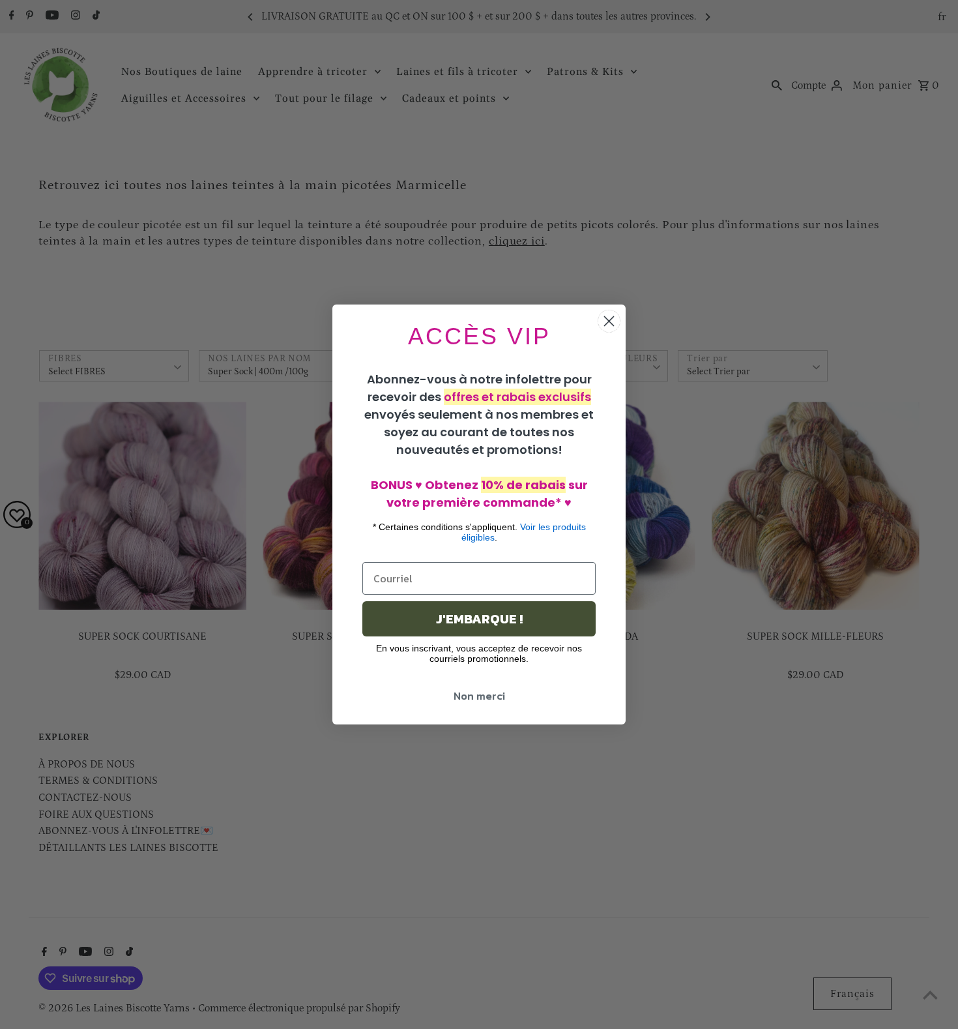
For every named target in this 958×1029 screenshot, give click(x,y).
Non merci (479, 696)
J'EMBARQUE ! (479, 619)
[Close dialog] (609, 321)
